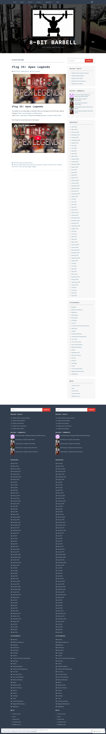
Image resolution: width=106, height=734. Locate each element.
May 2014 (74, 293)
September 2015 (76, 258)
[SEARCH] (92, 2)
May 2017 (74, 204)
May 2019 (74, 151)
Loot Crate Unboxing (77, 344)
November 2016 (76, 220)
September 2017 (76, 193)
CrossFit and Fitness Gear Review (80, 325)
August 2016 (75, 228)
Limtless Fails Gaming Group (79, 336)
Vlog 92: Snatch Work (77, 78)
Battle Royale (22, 164)
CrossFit (39, 2)
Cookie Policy (34, 731)
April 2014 (74, 295)
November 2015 (76, 252)
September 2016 (76, 226)
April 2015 (74, 271)
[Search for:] (77, 60)
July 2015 (74, 263)
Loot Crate (74, 339)
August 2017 (75, 196)
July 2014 (74, 287)
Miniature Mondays (77, 347)
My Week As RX (76, 352)
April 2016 (74, 239)
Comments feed (76, 393)
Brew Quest (75, 317)
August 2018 (75, 167)
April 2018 (74, 175)
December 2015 (76, 250)
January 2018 (75, 183)
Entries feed (75, 391)
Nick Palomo (26, 71)
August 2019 (75, 143)
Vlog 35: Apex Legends (31, 67)
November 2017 (76, 188)
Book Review (75, 315)
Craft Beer (74, 320)
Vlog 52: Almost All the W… (31, 447)
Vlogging (34, 166)
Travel (57, 2)
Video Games (15, 166)
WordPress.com (76, 396)
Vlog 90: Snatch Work (77, 83)
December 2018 (76, 164)
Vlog (25, 166)
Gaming (21, 162)
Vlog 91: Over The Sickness (79, 81)
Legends (45, 164)
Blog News (74, 312)
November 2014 (76, 276)
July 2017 (74, 199)
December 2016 (76, 218)
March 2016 (75, 242)
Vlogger (29, 166)
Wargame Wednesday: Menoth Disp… (36, 435)
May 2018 (74, 172)
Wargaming (48, 2)
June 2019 (74, 148)
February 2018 (75, 180)
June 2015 (74, 266)
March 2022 (75, 129)
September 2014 (76, 282)
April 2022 (74, 127)
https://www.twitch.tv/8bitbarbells (26, 115)
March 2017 (75, 210)
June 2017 (74, 201)
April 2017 (74, 207)
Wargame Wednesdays (78, 371)
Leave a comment (35, 71)
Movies (73, 350)
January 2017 (75, 215)
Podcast (74, 358)
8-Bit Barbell (53, 42)
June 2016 (74, 234)
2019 (14, 164)
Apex (17, 164)
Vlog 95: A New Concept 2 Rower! (80, 73)
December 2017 (76, 185)
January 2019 (75, 161)
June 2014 (74, 290)
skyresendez (77, 103)
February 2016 (75, 244)
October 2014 (75, 279)
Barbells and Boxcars (77, 309)
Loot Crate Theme (76, 342)
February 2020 (75, 132)
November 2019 (76, 135)
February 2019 (75, 159)
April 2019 (74, 153)
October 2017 (75, 191)
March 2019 (75, 156)
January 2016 (75, 247)
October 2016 (75, 223)
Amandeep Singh (78, 94)
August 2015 (75, 260)
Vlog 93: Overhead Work (78, 75)
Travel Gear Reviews (77, 368)
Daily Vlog (15, 162)
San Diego (59, 164)
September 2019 (76, 140)
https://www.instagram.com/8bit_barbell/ (30, 113)
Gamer (33, 164)
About (15, 2)
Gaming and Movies (28, 162)
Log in (73, 388)
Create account (76, 385)
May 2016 (74, 236)
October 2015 (75, 255)
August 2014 (75, 285)
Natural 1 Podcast (76, 355)
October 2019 (75, 137)
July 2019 (74, 145)
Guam (41, 164)
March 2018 (75, 177)
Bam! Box (74, 307)
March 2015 (75, 274)
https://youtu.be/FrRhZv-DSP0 (52, 115)
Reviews (30, 2)
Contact (22, 2)
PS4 (55, 164)
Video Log (21, 166)
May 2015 (74, 268)
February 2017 (75, 212)
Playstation (51, 164)
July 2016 (74, 231)
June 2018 (74, 169)
